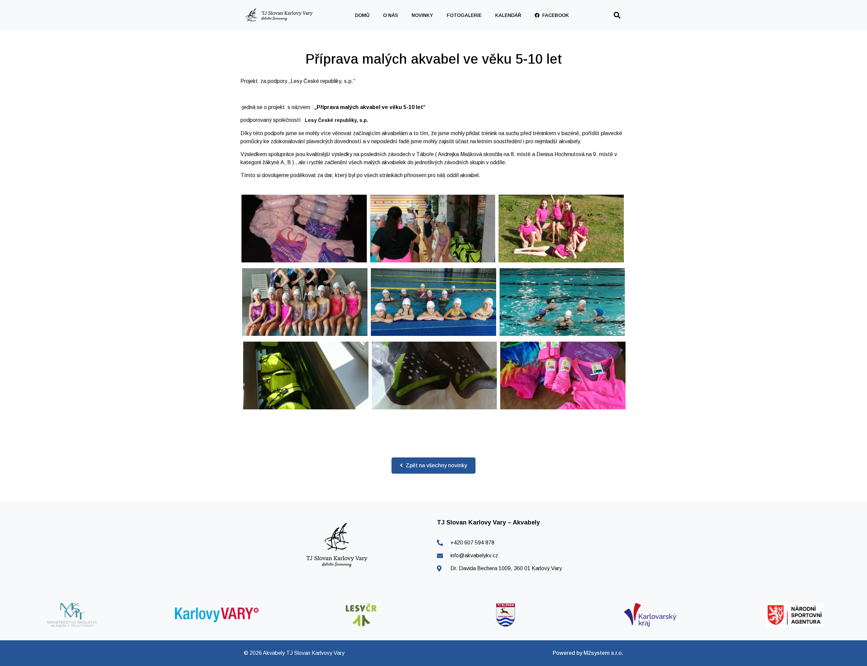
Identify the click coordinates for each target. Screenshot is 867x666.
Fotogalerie (464, 15)
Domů (362, 15)
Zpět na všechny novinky (435, 465)
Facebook (554, 15)
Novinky (422, 15)
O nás (390, 15)
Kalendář (508, 15)
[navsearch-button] (617, 15)
